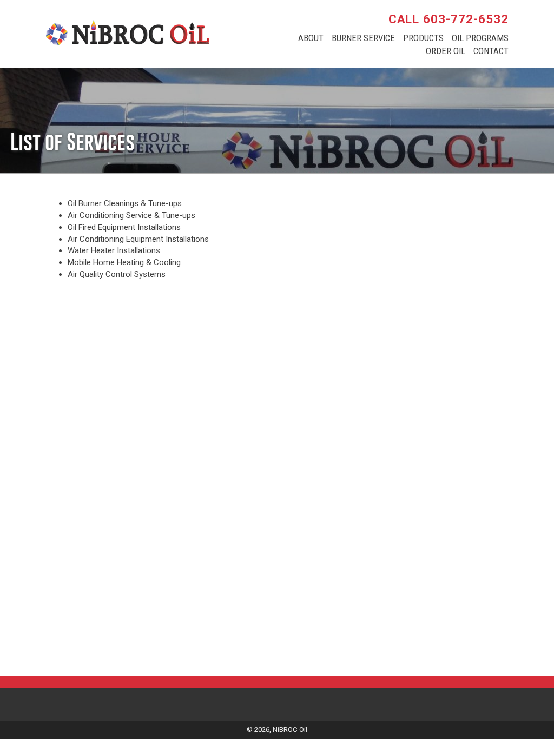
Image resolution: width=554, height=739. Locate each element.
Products (423, 38)
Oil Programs (480, 38)
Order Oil (445, 51)
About (311, 38)
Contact (491, 51)
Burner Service (363, 38)
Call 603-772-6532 (448, 19)
